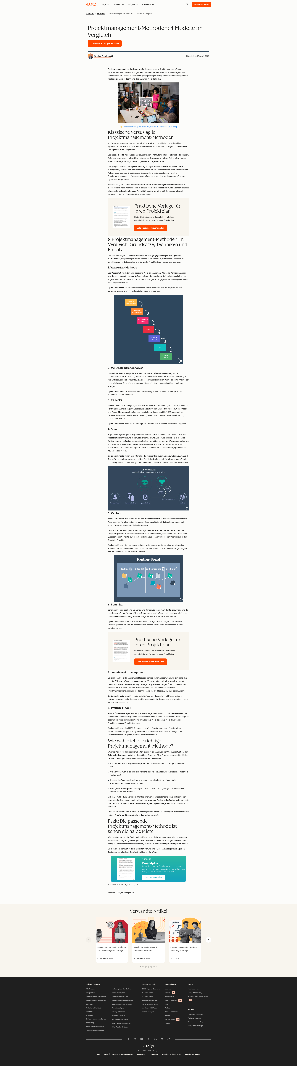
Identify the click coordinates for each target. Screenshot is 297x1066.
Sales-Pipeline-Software (120, 1027)
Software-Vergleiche (119, 993)
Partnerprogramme (194, 1018)
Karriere (169, 993)
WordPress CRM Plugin (149, 1008)
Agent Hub (89, 1004)
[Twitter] (148, 1039)
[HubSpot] (148, 1046)
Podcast (167, 1008)
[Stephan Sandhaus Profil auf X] (112, 56)
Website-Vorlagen (148, 1012)
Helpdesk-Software (118, 1015)
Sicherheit (154, 1054)
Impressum (141, 1054)
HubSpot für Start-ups (195, 1026)
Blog (166, 1004)
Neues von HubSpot (171, 1012)
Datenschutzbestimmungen (122, 1054)
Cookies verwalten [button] (192, 1054)
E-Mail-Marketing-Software (95, 1030)
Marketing (101, 14)
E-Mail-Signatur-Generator (151, 989)
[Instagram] (135, 1039)
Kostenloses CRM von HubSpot (96, 996)
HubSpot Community (195, 993)
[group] (112, 940)
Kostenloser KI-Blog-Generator (122, 1004)
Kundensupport (193, 989)
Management (169, 996)
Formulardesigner (118, 1008)
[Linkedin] (155, 1039)
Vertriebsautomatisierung (120, 1019)
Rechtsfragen (102, 1054)
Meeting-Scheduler (118, 1012)
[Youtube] (141, 1039)
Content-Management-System (96, 1019)
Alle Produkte (90, 989)
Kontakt (167, 1023)
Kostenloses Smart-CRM (120, 996)
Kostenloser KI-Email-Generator (122, 1000)
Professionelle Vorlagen (150, 1000)
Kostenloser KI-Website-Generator (94, 1009)
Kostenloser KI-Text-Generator (96, 1000)
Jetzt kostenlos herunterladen (150, 228)
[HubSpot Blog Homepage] (91, 4)
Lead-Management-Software (121, 1023)
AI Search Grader (147, 993)
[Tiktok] (168, 1039)
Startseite (90, 14)
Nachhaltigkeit (172, 1019)
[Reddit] (161, 1039)
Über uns (168, 989)
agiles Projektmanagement (159, 803)
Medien (167, 1015)
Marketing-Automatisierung (95, 1026)
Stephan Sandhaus (102, 56)
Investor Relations (173, 1000)
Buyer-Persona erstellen (150, 1004)
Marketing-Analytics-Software (122, 989)
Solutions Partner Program (197, 1022)
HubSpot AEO (90, 993)
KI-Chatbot (89, 1015)
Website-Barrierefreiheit (171, 1054)
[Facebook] (128, 1039)
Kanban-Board (156, 530)
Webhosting (90, 1023)
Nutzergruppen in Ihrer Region (198, 998)
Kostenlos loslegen (201, 4)
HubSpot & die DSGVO (195, 1014)
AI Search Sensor (147, 996)
